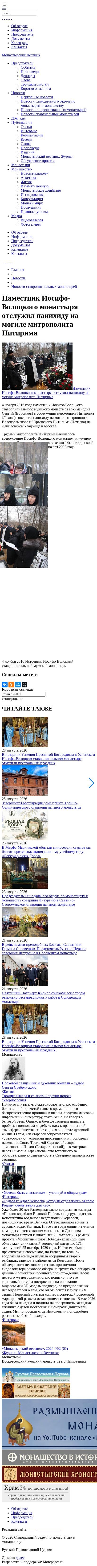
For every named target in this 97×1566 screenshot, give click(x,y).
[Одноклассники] (11, 684)
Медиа (16, 216)
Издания (27, 152)
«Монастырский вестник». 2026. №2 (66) (35, 1349)
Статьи (26, 127)
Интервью (29, 131)
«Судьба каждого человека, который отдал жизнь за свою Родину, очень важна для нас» (48, 1203)
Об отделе (19, 26)
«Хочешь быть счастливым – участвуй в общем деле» (45, 1192)
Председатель (22, 34)
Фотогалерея (31, 224)
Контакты (19, 47)
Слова (26, 80)
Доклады (28, 76)
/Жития (8, 1092)
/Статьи (8, 1164)
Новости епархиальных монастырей (50, 114)
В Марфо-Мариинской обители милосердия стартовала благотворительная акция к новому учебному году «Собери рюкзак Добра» (46, 851)
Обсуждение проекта (38, 161)
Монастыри (20, 165)
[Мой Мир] (18, 684)
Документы (20, 39)
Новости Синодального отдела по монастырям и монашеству (48, 103)
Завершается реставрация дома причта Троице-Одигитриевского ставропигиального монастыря (41, 805)
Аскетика (28, 178)
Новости (18, 93)
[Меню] (4, 9)
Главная (17, 270)
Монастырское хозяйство (41, 190)
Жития (26, 182)
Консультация (32, 199)
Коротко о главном (36, 89)
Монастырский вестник (21, 55)
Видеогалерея (32, 220)
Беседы (26, 139)
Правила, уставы (34, 212)
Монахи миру (32, 203)
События (28, 67)
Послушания (31, 207)
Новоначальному (34, 173)
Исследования (32, 195)
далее (20, 1558)
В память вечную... (36, 186)
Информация (21, 30)
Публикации (21, 122)
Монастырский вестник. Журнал (47, 156)
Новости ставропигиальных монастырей (53, 110)
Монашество (21, 169)
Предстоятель (22, 63)
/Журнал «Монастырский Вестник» (30, 1353)
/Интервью (10, 1197)
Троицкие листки (35, 84)
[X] (24, 684)
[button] (91, 783)
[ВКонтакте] (5, 684)
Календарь (19, 43)
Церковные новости (37, 97)
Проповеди (30, 72)
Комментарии (32, 135)
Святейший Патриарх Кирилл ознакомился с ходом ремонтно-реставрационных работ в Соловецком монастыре (43, 997)
